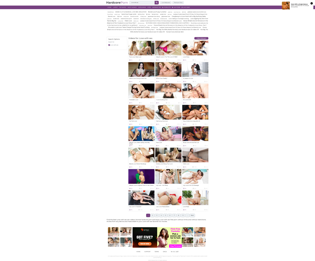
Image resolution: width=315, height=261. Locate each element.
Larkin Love (117, 14)
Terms (157, 251)
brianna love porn (126, 18)
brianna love (163, 18)
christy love (143, 16)
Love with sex (114, 45)
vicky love (126, 16)
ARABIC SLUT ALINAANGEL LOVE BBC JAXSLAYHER (130, 12)
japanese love (166, 16)
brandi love (111, 12)
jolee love (170, 12)
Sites (149, 7)
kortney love (154, 27)
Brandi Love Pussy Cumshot (157, 12)
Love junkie (120, 21)
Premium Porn (178, 2)
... (187, 215)
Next (192, 215)
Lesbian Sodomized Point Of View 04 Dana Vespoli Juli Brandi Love (180, 27)
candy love (163, 14)
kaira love (150, 25)
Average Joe (156, 7)
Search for (111, 42)
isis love (184, 12)
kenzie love (155, 14)
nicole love (116, 18)
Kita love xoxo (141, 23)
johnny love (141, 14)
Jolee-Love (135, 21)
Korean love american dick (175, 32)
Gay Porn (176, 7)
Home (109, 7)
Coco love (110, 14)
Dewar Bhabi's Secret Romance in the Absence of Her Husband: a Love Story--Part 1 (180, 25)
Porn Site (167, 7)
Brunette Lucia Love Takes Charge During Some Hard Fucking (129, 27)
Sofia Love (156, 18)
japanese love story (154, 16)
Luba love (109, 18)
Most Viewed (132, 7)
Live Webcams (165, 2)
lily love (148, 14)
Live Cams (186, 7)
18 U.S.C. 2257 (175, 251)
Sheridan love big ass (146, 18)
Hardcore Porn (154, 260)
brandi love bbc (134, 16)
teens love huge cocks (128, 14)
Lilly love (119, 16)
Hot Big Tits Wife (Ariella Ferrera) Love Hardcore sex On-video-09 (177, 29)
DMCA (165, 251)
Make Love (128, 21)
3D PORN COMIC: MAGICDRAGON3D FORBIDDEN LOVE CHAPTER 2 (167, 23)
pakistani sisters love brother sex (197, 12)
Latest (115, 7)
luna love (136, 18)
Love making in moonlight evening (179, 18)
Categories (142, 7)
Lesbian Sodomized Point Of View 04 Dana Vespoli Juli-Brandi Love (161, 21)
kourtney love (177, 12)
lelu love (170, 14)
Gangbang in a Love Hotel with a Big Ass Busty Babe (189, 16)
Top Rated (122, 7)
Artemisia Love (142, 25)
